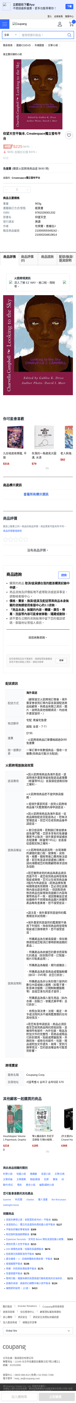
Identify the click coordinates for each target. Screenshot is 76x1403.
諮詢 (64, 575)
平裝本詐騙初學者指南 (17, 1229)
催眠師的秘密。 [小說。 (18, 1288)
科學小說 (7, 1174)
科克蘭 (18, 1199)
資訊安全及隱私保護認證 (46, 1317)
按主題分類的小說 (12, 54)
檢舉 (61, 660)
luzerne (7, 1199)
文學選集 (21, 1179)
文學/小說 (53, 45)
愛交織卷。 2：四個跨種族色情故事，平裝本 (29, 1259)
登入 (50, 16)
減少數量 (27, 190)
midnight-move (11, 1205)
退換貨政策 (9, 1311)
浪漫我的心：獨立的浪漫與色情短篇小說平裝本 (30, 1224)
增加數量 (6, 190)
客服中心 (69, 16)
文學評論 (7, 1179)
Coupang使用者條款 (53, 1306)
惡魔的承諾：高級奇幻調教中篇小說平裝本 (28, 1283)
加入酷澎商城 (10, 1322)
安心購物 (7, 1317)
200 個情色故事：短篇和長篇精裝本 (24, 1249)
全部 (6, 35)
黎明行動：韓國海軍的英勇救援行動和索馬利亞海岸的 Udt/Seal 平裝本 (36, 1278)
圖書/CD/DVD (23, 45)
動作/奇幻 (8, 1185)
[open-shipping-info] (36, 169)
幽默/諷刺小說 (46, 1185)
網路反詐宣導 (30, 1322)
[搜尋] (69, 35)
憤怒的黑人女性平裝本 (17, 1244)
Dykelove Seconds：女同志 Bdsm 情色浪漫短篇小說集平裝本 (36, 1239)
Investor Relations (27, 1306)
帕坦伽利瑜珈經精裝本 (17, 1234)
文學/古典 (60, 1174)
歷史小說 (30, 1185)
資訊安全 (22, 1317)
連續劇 (33, 1174)
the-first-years (59, 1199)
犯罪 (46, 1179)
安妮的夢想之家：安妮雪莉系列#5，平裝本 (28, 1219)
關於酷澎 (7, 1306)
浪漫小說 (45, 1174)
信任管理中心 (27, 1311)
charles (30, 1199)
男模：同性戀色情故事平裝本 (21, 1268)
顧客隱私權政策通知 (50, 1311)
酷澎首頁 (7, 45)
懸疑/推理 (35, 1179)
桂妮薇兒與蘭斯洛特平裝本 (20, 1254)
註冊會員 (58, 16)
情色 (19, 1185)
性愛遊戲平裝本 (14, 1273)
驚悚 (55, 1179)
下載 (69, 6)
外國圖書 (39, 45)
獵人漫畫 (43, 1199)
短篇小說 (21, 1174)
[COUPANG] (14, 1348)
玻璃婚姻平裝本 (14, 1263)
